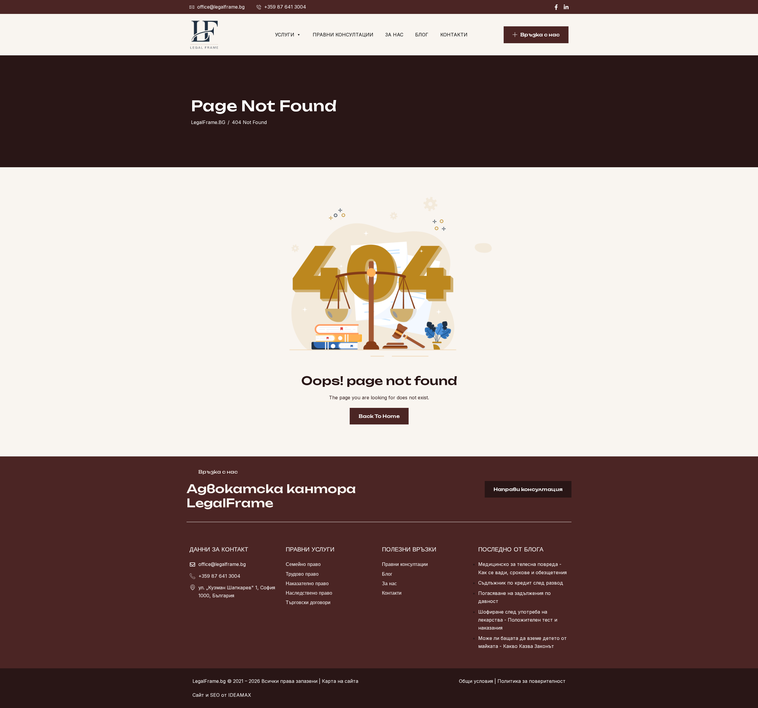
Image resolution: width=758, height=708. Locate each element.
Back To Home (379, 416)
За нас (394, 35)
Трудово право (302, 574)
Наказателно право (307, 583)
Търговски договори (308, 602)
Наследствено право (309, 593)
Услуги (284, 35)
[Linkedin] (566, 7)
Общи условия (476, 681)
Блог (421, 35)
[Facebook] (556, 7)
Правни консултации (343, 35)
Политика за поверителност (531, 681)
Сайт (198, 695)
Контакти (454, 35)
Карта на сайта (340, 681)
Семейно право (303, 564)
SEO (215, 695)
